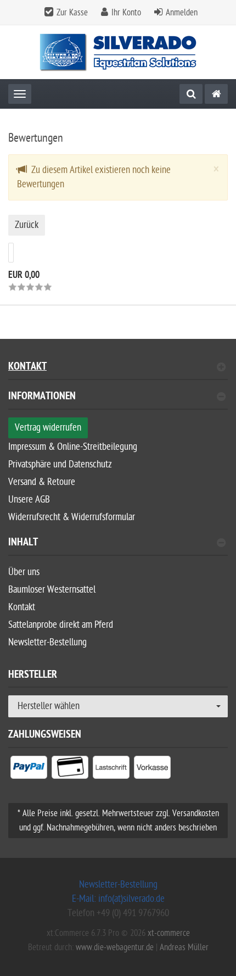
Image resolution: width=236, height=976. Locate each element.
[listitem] (28, 769)
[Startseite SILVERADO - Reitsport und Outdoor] (118, 52)
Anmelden (182, 13)
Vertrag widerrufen (48, 427)
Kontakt (27, 367)
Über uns (24, 572)
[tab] (118, 401)
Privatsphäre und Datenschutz (60, 464)
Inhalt (23, 543)
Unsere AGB (29, 499)
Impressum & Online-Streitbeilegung (72, 447)
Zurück (26, 225)
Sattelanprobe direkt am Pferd (60, 625)
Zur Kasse (72, 13)
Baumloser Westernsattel (51, 589)
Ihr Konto (126, 13)
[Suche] (191, 94)
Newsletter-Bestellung (47, 642)
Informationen (42, 397)
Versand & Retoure (41, 482)
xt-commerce (169, 933)
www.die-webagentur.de (115, 947)
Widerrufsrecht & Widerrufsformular (71, 517)
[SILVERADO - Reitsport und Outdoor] (216, 94)
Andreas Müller (184, 947)
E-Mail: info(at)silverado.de (118, 899)
